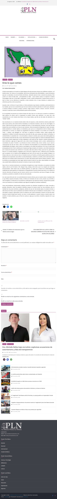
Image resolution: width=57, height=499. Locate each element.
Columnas (21, 37)
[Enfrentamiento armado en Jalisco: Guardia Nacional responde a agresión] (5, 368)
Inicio (7, 37)
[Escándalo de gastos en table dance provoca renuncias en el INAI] (5, 382)
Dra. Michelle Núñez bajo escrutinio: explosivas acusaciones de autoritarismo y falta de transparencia (27, 348)
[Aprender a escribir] (28, 215)
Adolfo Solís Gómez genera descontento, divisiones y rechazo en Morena (28, 388)
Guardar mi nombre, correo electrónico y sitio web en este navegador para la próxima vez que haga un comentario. (28, 289)
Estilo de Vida (31, 37)
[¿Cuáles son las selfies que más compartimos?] (46, 215)
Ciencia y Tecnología (6, 460)
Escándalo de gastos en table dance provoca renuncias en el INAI (26, 381)
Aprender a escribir (24, 221)
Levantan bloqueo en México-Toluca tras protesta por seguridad (26, 409)
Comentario (4, 246)
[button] (15, 37)
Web (2, 279)
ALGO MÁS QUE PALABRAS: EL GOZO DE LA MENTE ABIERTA (9, 221)
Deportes (3, 488)
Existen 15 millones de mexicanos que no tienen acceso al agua (13, 230)
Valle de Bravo (10, 344)
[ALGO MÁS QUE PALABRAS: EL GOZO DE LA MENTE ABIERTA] (11, 215)
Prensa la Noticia (13, 85)
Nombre (3, 265)
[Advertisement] (28, 25)
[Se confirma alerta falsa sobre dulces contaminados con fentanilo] (5, 375)
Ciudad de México (43, 37)
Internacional (30, 40)
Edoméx (13, 37)
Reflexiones (4, 463)
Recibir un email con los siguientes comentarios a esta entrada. (17, 296)
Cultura (3, 468)
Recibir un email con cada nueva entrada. (12, 301)
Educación (3, 482)
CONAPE (3, 465)
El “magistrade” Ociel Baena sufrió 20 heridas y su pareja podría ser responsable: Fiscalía (32, 395)
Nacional (21, 40)
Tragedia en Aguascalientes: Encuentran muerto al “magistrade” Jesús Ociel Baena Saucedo (32, 402)
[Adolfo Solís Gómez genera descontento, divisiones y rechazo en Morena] (5, 389)
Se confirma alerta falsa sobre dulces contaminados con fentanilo (26, 374)
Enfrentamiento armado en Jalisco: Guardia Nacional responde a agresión (28, 367)
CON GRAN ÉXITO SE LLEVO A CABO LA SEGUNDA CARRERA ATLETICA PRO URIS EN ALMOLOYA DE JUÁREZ (42, 231)
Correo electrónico (6, 272)
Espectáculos (4, 485)
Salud (2, 479)
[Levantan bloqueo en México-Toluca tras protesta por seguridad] (5, 410)
